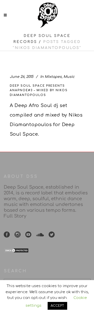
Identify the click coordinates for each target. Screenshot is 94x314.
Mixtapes (53, 77)
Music (68, 77)
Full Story (15, 216)
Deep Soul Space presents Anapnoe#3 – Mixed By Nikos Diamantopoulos (39, 90)
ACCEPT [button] (57, 305)
